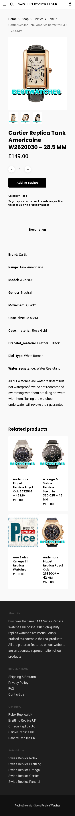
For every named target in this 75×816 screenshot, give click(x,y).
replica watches (43, 201)
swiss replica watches (36, 204)
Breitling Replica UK (22, 720)
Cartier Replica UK (21, 732)
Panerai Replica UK (21, 738)
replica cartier (24, 201)
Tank (51, 19)
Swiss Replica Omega (24, 770)
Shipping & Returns (22, 677)
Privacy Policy (18, 683)
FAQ (11, 688)
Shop (25, 19)
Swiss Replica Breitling (24, 764)
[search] (12, 4)
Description (37, 229)
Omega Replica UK (21, 726)
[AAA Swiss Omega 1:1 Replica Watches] (23, 532)
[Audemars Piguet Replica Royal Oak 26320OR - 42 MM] (53, 532)
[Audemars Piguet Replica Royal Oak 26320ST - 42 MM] (23, 454)
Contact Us (16, 694)
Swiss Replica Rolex (22, 758)
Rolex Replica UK (20, 714)
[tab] (37, 229)
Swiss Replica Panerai (24, 782)
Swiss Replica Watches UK (37, 4)
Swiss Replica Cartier (23, 776)
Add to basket (27, 183)
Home (12, 19)
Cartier (38, 19)
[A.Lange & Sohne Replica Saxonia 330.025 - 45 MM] (53, 454)
